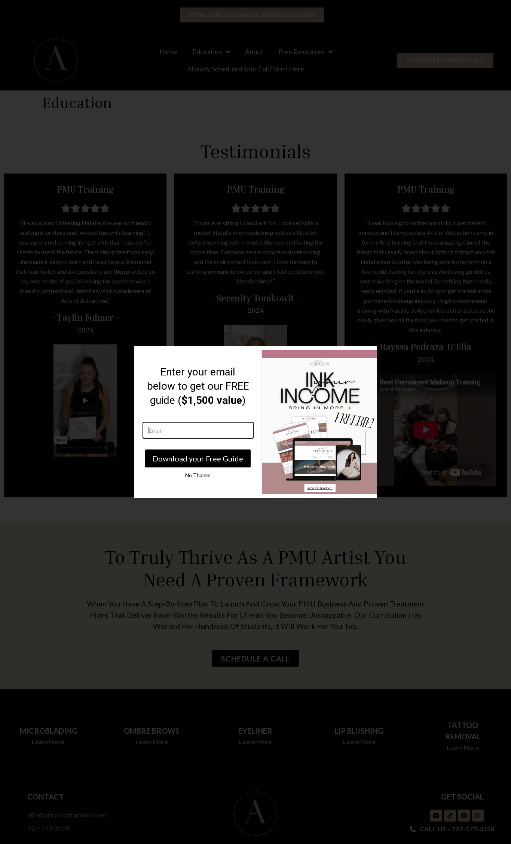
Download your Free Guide (198, 458)
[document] (255, 422)
